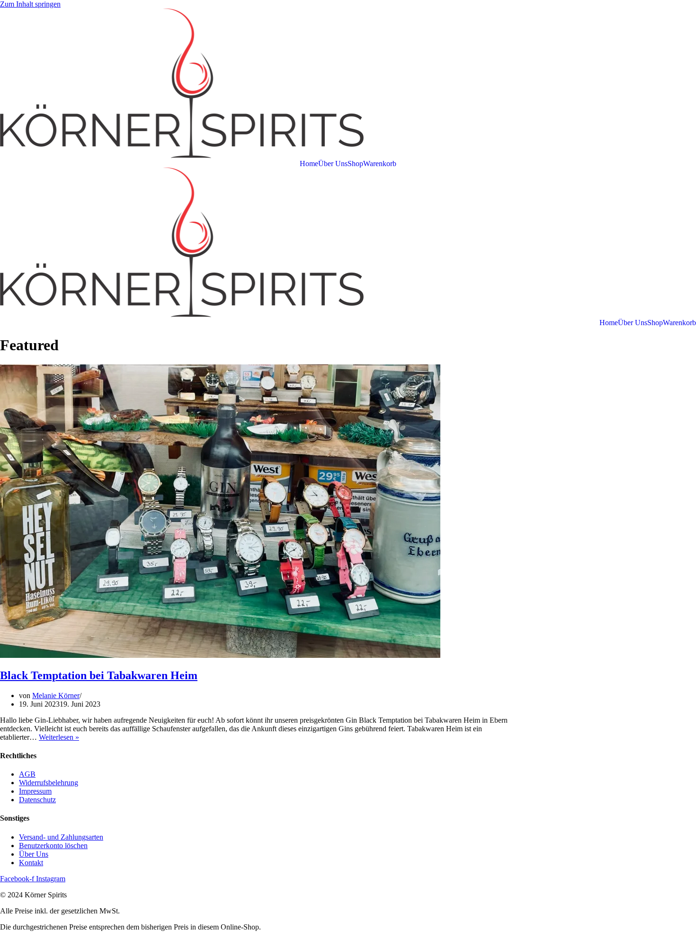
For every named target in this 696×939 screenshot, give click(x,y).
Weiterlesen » (59, 737)
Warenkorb (379, 164)
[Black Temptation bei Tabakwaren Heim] (220, 655)
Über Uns (333, 164)
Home (309, 164)
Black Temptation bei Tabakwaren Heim (98, 675)
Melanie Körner (56, 695)
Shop (355, 164)
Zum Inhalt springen (30, 4)
